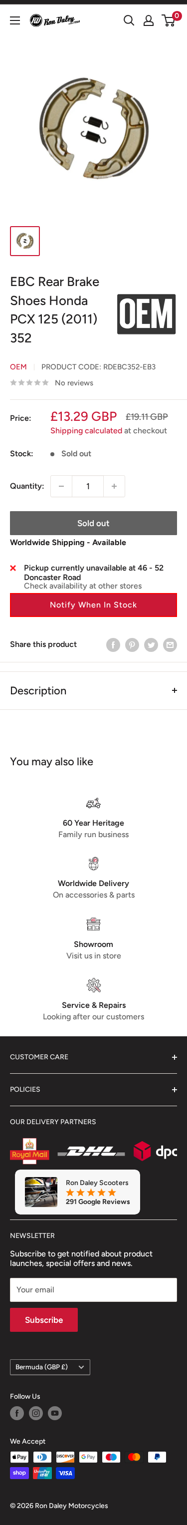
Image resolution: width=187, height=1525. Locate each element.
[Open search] (129, 20)
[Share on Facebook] (113, 644)
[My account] (149, 20)
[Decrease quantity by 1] (61, 486)
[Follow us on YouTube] (55, 1413)
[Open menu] (15, 20)
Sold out (93, 523)
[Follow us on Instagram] (36, 1413)
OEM (18, 366)
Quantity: (27, 486)
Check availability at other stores (83, 586)
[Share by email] (170, 644)
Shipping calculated (86, 430)
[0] (169, 20)
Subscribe (44, 1320)
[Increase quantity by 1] (114, 486)
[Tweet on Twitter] (151, 644)
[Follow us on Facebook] (17, 1413)
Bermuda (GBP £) (41, 1367)
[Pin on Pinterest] (132, 644)
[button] (93, 605)
